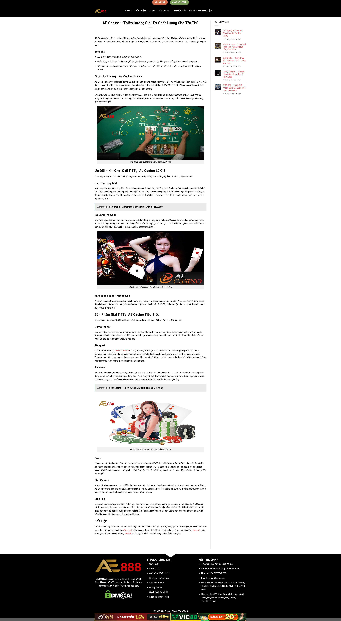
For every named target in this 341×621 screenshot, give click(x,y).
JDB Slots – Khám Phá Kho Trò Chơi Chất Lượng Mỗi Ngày (234, 60)
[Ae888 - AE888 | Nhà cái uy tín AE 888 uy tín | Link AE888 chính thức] (108, 11)
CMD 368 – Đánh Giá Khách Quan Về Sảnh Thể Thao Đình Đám (234, 88)
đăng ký (127, 530)
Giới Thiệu (140, 10)
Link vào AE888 (156, 582)
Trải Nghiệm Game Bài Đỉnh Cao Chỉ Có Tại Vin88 (233, 33)
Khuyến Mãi (179, 10)
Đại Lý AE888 (155, 587)
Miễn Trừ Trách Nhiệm (159, 597)
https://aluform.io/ (230, 568)
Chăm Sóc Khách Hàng (159, 573)
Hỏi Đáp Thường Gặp (200, 10)
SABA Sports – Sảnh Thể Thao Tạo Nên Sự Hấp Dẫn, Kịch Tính (234, 47)
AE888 (128, 10)
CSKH (152, 10)
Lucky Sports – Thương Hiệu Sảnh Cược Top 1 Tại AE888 (233, 74)
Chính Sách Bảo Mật (158, 592)
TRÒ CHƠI (162, 10)
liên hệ (128, 533)
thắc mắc (196, 530)
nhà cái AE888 (122, 350)
